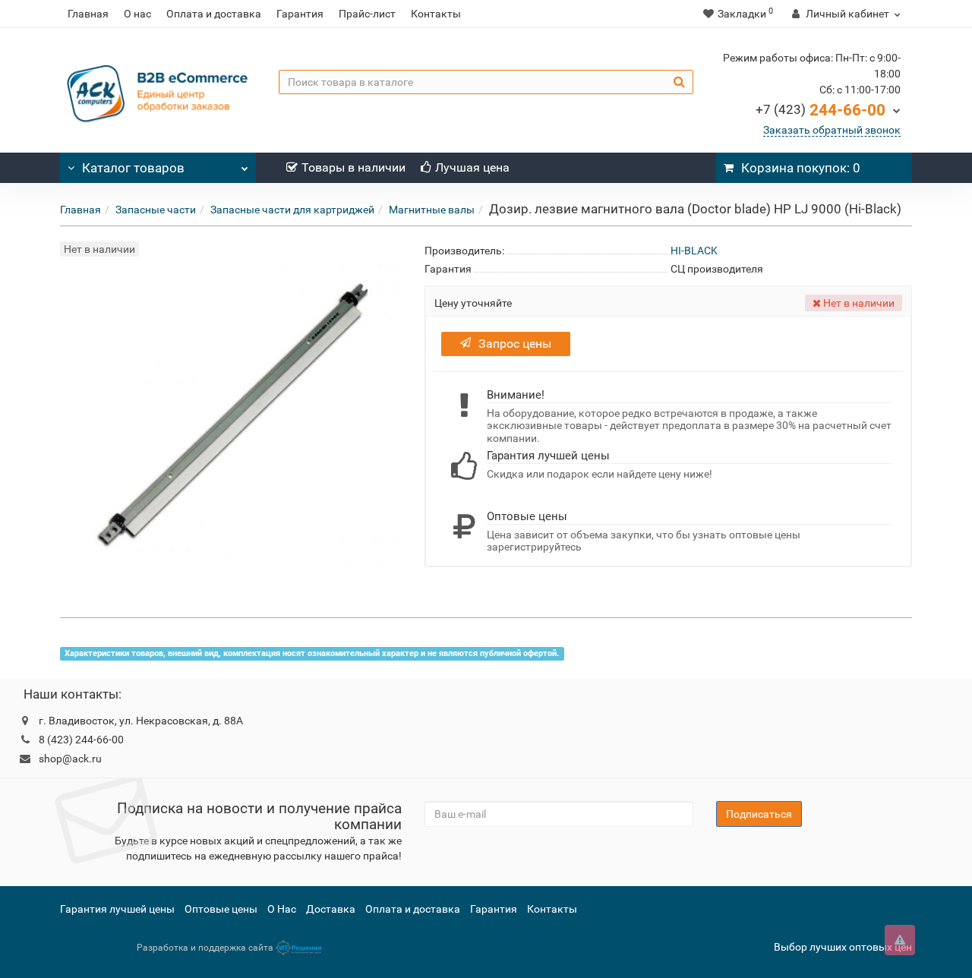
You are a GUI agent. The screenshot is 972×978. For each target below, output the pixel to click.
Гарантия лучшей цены (117, 909)
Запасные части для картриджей (292, 209)
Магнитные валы (432, 209)
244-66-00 (820, 110)
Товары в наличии (353, 167)
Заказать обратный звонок (832, 130)
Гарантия (299, 14)
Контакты (436, 14)
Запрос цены (514, 343)
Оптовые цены (221, 909)
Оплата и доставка (213, 14)
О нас (137, 14)
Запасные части (155, 209)
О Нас (281, 909)
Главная (88, 14)
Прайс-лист (367, 14)
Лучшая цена (472, 167)
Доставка (330, 909)
